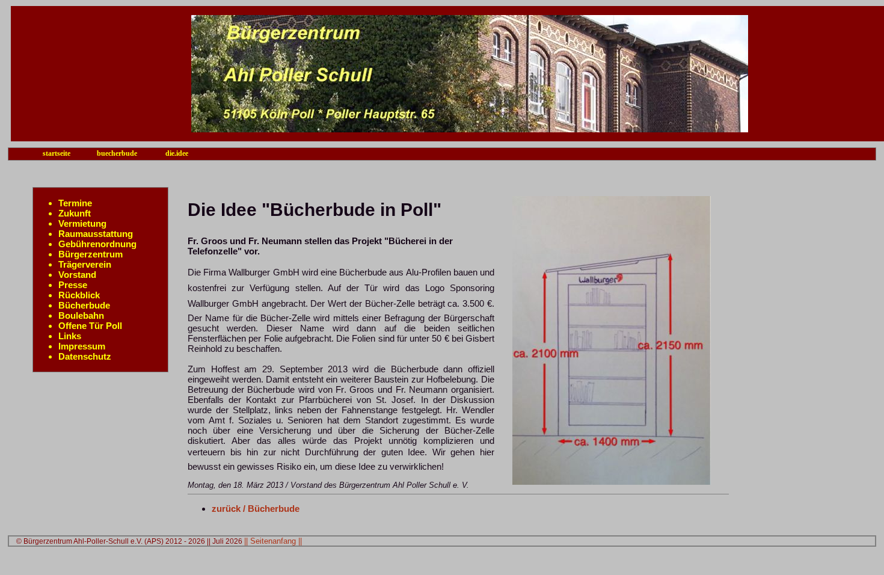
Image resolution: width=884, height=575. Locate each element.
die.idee (176, 153)
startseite (56, 153)
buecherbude (117, 153)
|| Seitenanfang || (273, 541)
